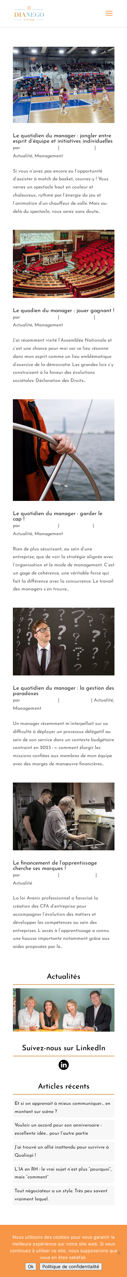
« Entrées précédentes (36, 969)
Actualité (22, 156)
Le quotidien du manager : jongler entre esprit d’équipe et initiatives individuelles (63, 138)
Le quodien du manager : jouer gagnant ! (63, 310)
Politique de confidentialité (70, 1266)
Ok (31, 1266)
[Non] (118, 1253)
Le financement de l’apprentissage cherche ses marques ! (55, 865)
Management (49, 156)
